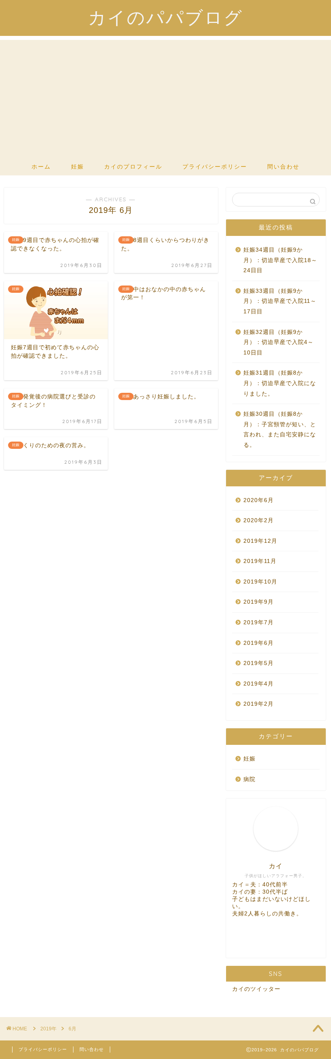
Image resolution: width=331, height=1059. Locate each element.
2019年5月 (258, 663)
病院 (249, 779)
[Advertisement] (165, 96)
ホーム (41, 166)
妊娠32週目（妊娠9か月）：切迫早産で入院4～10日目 (278, 342)
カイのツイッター (256, 989)
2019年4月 (258, 684)
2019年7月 (258, 622)
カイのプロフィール (133, 166)
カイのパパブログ (165, 17)
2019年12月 (260, 541)
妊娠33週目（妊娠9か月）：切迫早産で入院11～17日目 (279, 301)
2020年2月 (258, 520)
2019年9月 (258, 602)
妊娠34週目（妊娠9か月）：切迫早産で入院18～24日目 (280, 260)
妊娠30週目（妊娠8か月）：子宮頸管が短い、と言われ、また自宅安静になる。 (279, 429)
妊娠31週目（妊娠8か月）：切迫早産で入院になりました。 (279, 383)
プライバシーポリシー (214, 166)
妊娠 (77, 166)
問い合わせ (283, 166)
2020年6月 (258, 500)
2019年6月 (258, 643)
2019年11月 (260, 561)
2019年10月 (260, 582)
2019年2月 (258, 704)
